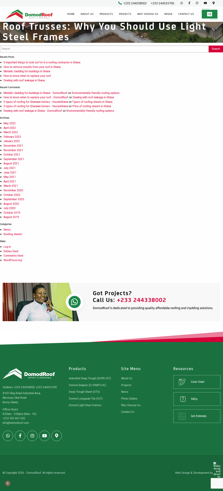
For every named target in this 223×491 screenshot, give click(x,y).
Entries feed (10, 251)
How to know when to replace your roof (27, 76)
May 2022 (9, 123)
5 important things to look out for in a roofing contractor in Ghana (41, 62)
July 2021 (9, 168)
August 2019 (11, 217)
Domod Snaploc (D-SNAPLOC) (87, 385)
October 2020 (11, 195)
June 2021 (9, 173)
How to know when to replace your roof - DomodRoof (35, 97)
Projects (125, 14)
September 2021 (13, 159)
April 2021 (9, 181)
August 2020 (11, 204)
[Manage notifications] (7, 483)
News (7, 230)
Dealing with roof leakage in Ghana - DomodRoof (32, 111)
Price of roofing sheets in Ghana (91, 106)
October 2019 (11, 213)
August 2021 (11, 163)
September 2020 (13, 199)
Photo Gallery (129, 399)
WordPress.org (12, 260)
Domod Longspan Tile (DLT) (86, 399)
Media (168, 14)
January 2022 (11, 141)
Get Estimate (198, 416)
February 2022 (12, 137)
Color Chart (197, 382)
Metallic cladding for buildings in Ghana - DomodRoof (35, 93)
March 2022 (10, 132)
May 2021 (9, 177)
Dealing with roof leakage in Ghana (24, 80)
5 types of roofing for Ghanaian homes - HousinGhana (35, 102)
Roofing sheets (12, 234)
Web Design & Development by (194, 473)
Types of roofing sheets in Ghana (92, 102)
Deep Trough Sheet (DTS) (84, 392)
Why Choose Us (147, 14)
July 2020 (9, 208)
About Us (87, 14)
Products (106, 14)
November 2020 (13, 190)
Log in (7, 247)
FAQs (194, 399)
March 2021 (10, 186)
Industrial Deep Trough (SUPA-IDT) (90, 378)
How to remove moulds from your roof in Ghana (32, 67)
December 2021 (13, 146)
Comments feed (13, 256)
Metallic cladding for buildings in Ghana (26, 71)
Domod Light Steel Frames (85, 405)
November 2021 (13, 150)
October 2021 (11, 155)
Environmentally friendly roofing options (96, 93)
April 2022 (9, 128)
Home (71, 14)
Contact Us (186, 14)
